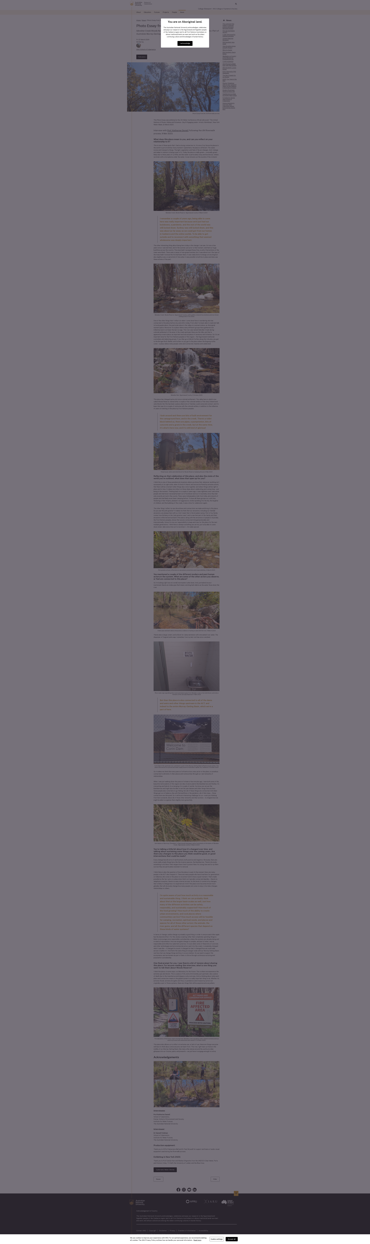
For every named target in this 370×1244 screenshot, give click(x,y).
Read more (197, 1240)
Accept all (232, 1239)
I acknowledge (185, 43)
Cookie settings (217, 1239)
